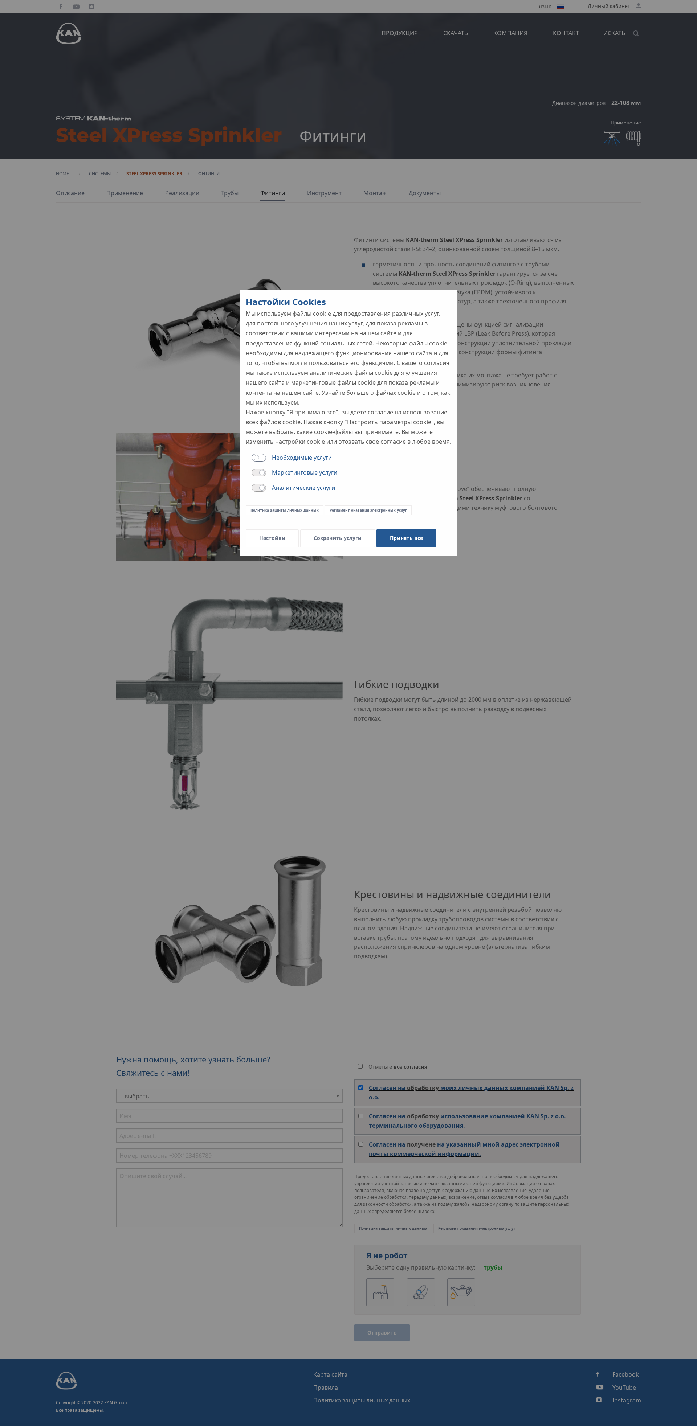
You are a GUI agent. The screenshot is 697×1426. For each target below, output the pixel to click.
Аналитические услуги (303, 488)
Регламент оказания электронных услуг (368, 510)
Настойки (272, 537)
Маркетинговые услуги (304, 472)
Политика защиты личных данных (284, 510)
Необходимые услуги (302, 458)
